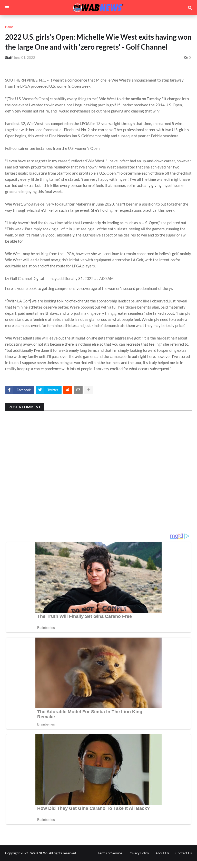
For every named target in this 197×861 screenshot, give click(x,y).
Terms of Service (110, 853)
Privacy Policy (139, 853)
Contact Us (183, 853)
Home (9, 27)
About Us (162, 853)
